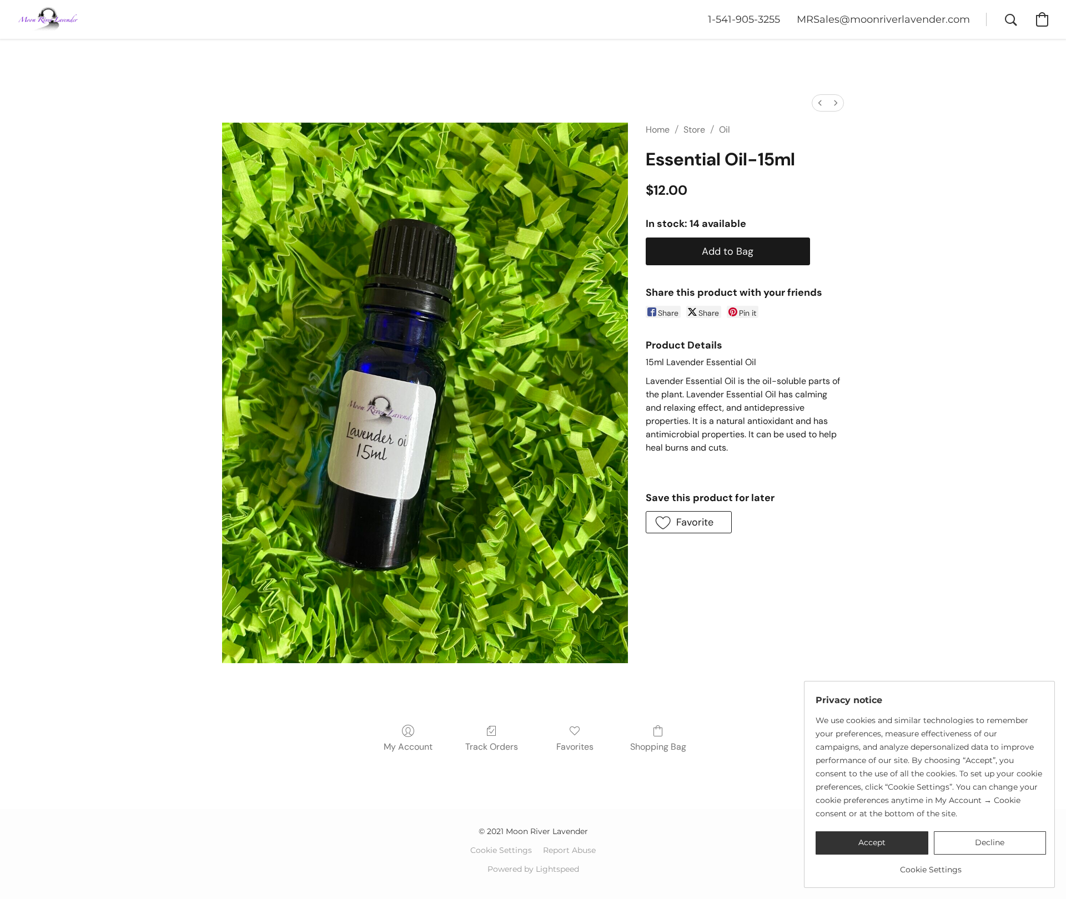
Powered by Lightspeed (533, 869)
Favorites (575, 746)
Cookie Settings (501, 850)
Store (694, 129)
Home (658, 129)
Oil (724, 129)
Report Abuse (569, 850)
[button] (49, 19)
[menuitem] (820, 103)
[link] (931, 865)
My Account (408, 746)
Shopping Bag (658, 746)
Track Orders (491, 746)
